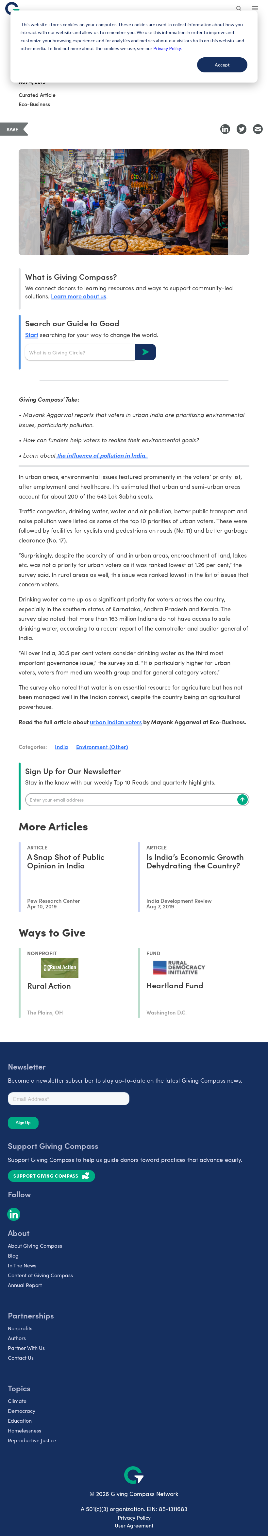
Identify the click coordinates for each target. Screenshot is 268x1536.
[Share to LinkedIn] (225, 129)
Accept (222, 64)
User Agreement (134, 1525)
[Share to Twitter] (241, 129)
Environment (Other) (102, 746)
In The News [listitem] (22, 1265)
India (61, 746)
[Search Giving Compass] (239, 9)
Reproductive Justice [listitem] (32, 1440)
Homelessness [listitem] (24, 1430)
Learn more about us (78, 296)
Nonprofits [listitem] (20, 1328)
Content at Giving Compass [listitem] (40, 1275)
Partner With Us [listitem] (26, 1347)
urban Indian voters (116, 722)
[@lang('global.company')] (12, 8)
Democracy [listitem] (21, 1410)
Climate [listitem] (17, 1400)
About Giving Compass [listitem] (35, 1245)
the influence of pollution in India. (102, 455)
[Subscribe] (242, 799)
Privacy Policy (134, 1517)
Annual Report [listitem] (25, 1284)
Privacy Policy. (167, 48)
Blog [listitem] (13, 1255)
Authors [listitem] (17, 1338)
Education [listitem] (20, 1420)
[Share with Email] (258, 129)
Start (31, 335)
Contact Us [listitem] (21, 1357)
